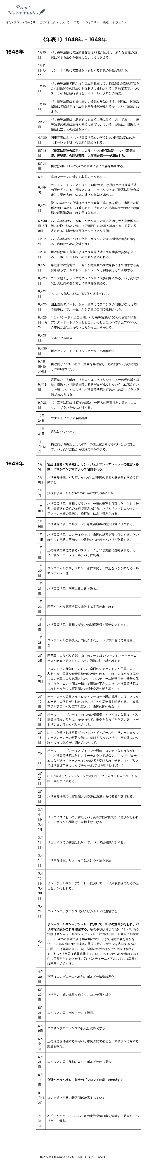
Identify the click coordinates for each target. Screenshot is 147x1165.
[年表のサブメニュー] (80, 22)
